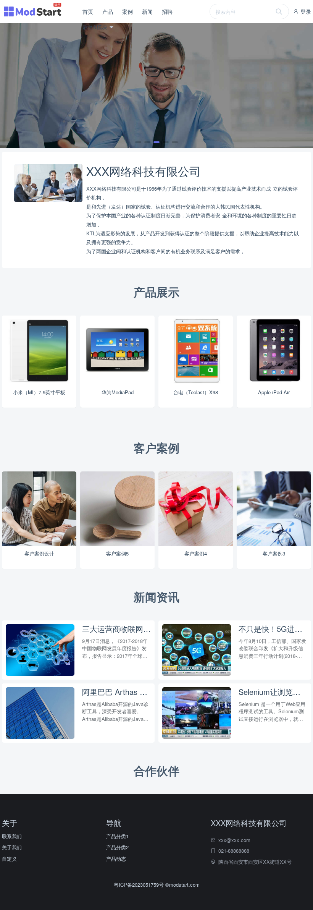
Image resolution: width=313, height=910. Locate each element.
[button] (138, 142)
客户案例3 (274, 553)
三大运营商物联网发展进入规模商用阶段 (116, 628)
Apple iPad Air (274, 392)
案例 (127, 11)
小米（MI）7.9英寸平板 (39, 392)
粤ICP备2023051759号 (139, 884)
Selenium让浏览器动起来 (273, 691)
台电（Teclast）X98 (195, 392)
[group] (156, 85)
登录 (305, 11)
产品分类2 (117, 847)
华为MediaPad (118, 392)
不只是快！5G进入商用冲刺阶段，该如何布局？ (273, 628)
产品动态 (116, 858)
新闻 (147, 11)
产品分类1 (117, 836)
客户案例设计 (39, 553)
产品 (107, 11)
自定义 (9, 858)
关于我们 (12, 847)
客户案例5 (117, 553)
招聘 (167, 11)
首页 (87, 11)
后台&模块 (95, 27)
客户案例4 (195, 553)
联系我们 (12, 836)
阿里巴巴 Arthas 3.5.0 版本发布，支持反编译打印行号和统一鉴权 (116, 691)
